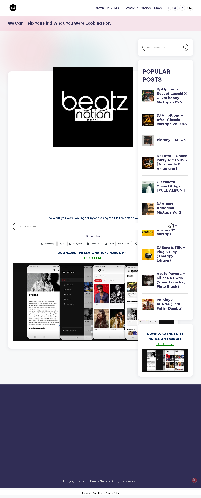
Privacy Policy (112, 493)
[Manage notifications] (194, 480)
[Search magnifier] (170, 226)
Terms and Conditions (92, 493)
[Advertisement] (93, 186)
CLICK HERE (93, 258)
